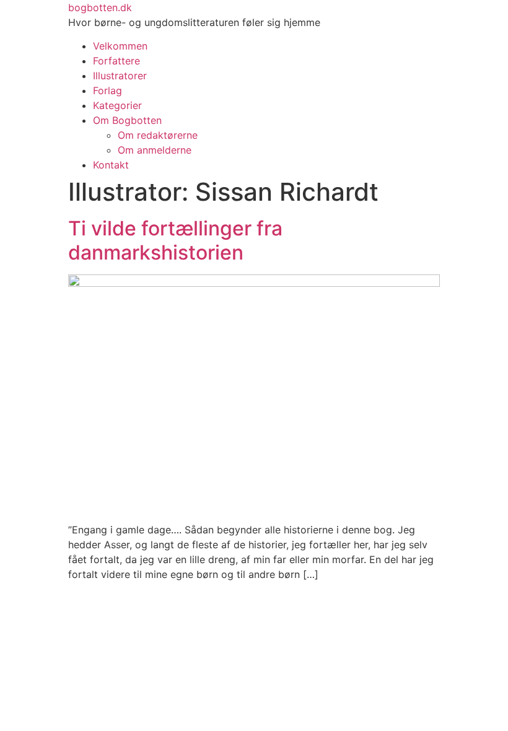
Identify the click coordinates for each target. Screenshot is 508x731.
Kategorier (117, 105)
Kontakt (111, 165)
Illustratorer (120, 75)
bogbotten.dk (100, 7)
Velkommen (120, 46)
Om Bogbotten (127, 120)
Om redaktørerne (158, 135)
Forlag (107, 90)
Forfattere (116, 61)
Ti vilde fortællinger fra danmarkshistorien (175, 240)
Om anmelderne (154, 150)
